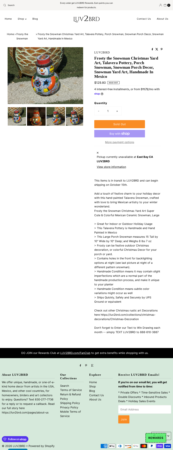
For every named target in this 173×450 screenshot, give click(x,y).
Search (64, 385)
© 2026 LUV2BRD (13, 446)
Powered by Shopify (42, 446)
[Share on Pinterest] (162, 49)
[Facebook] (80, 365)
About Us (162, 18)
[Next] (77, 76)
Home (8, 18)
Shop (21, 18)
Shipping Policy (70, 403)
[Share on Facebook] (153, 49)
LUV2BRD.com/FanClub (75, 353)
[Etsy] (92, 365)
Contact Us (144, 18)
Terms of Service (71, 390)
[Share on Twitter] (157, 49)
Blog (35, 18)
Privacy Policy (69, 407)
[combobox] (29, 5)
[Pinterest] (86, 365)
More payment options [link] (119, 142)
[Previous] (13, 76)
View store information (111, 166)
